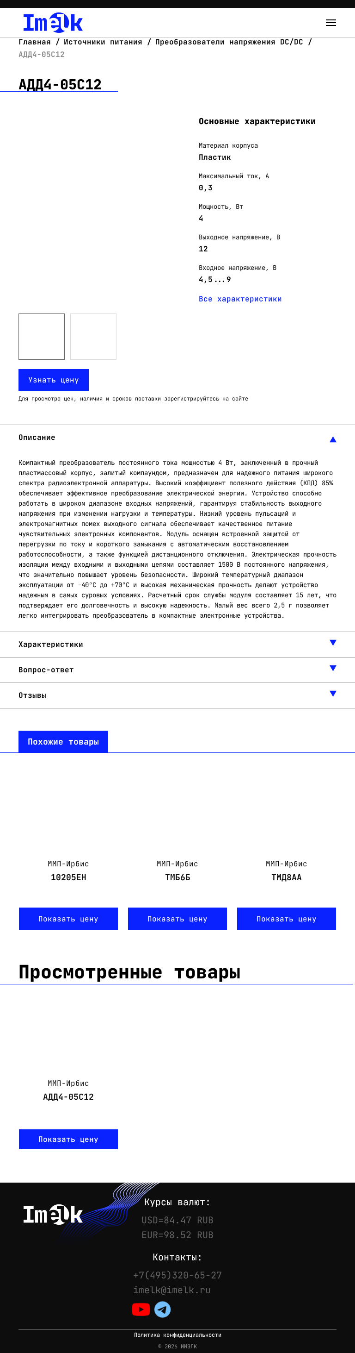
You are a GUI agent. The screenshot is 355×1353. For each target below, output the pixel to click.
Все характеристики (240, 299)
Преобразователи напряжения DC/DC (229, 42)
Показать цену (68, 919)
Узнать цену (53, 380)
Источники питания (103, 42)
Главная (36, 42)
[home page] (53, 22)
